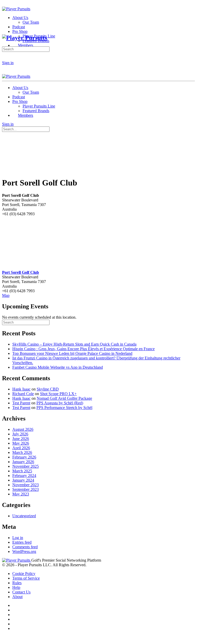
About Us (20, 87)
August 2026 (22, 429)
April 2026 (21, 448)
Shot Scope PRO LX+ (58, 394)
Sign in (8, 63)
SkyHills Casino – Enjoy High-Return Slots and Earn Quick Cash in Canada (74, 344)
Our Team (31, 92)
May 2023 (20, 494)
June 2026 (20, 438)
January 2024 (23, 480)
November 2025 (25, 466)
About (17, 596)
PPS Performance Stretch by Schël (64, 407)
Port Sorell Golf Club (20, 272)
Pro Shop (19, 101)
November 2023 (25, 485)
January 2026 (23, 462)
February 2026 (24, 457)
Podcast (18, 97)
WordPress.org (24, 551)
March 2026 (22, 452)
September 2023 (25, 489)
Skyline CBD (48, 389)
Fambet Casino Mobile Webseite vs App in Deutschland (57, 367)
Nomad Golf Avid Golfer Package (64, 398)
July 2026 (20, 434)
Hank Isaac (21, 389)
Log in (17, 537)
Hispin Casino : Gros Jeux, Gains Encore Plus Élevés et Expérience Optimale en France (83, 349)
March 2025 (22, 471)
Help (16, 587)
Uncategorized (24, 516)
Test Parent (21, 403)
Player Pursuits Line (39, 106)
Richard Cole (23, 394)
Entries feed (22, 542)
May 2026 (20, 443)
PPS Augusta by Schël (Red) (59, 403)
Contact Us (21, 592)
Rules (17, 583)
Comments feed (25, 547)
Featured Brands (36, 111)
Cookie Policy (23, 573)
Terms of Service (26, 578)
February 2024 (24, 475)
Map (5, 295)
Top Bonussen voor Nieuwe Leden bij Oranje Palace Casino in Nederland (72, 353)
